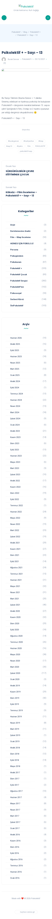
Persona (14, 249)
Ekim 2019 (14, 698)
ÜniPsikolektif (16, 305)
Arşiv (12, 225)
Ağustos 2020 (16, 636)
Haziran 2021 (16, 580)
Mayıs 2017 (15, 803)
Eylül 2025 (14, 350)
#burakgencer (13, 141)
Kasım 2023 (15, 437)
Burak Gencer (13, 59)
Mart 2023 (14, 468)
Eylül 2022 (14, 499)
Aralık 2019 (15, 685)
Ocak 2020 (14, 679)
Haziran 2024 (16, 400)
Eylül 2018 (14, 760)
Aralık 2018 (15, 747)
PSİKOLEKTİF (40, 146)
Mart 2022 (14, 530)
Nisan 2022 (15, 524)
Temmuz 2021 (16, 574)
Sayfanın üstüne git (27, 912)
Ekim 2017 (14, 778)
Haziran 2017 (16, 797)
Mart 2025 (14, 369)
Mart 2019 (14, 729)
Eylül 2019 (14, 704)
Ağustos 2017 (16, 791)
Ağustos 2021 (16, 567)
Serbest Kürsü (17, 299)
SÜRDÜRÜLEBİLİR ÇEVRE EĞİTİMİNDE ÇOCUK (20, 172)
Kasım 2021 (15, 549)
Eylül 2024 (14, 387)
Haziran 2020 (16, 648)
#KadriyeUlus (28, 141)
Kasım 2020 (15, 617)
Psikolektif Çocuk (18, 274)
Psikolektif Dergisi (18, 281)
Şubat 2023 (15, 474)
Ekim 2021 (14, 555)
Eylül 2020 (14, 629)
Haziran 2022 (16, 512)
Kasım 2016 (15, 841)
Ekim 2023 (14, 443)
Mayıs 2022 (15, 518)
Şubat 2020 (15, 673)
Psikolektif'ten (17, 287)
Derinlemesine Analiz (20, 231)
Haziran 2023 (16, 456)
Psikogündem (16, 256)
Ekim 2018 (14, 754)
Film (29, 146)
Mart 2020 (14, 667)
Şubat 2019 (15, 735)
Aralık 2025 (15, 344)
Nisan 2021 (15, 592)
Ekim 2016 (14, 847)
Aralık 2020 (15, 611)
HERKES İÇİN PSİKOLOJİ (21, 243)
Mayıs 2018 (15, 766)
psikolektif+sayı (26, 151)
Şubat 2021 (15, 605)
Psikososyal (15, 293)
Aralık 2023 (15, 431)
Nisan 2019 (15, 723)
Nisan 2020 (15, 661)
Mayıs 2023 (15, 462)
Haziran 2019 (16, 716)
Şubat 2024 (15, 418)
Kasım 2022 (15, 487)
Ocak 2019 (14, 741)
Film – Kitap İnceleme (20, 237)
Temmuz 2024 (16, 394)
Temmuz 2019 (16, 710)
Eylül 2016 (14, 853)
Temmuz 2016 (16, 865)
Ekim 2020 (14, 623)
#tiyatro (20, 146)
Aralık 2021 (15, 543)
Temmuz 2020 (16, 642)
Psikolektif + (27, 59)
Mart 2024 (14, 412)
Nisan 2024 (15, 406)
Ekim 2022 (14, 493)
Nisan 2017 (15, 810)
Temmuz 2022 (16, 505)
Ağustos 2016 (16, 859)
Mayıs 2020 (15, 654)
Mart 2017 (14, 816)
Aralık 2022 (15, 480)
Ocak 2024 (14, 425)
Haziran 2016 (16, 872)
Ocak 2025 (14, 375)
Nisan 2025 (15, 363)
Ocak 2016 (14, 878)
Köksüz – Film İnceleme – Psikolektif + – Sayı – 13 (21, 194)
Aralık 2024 (15, 381)
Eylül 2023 (14, 449)
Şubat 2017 (15, 822)
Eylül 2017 (14, 785)
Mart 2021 (14, 598)
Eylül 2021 (14, 561)
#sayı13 (9, 146)
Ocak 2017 (14, 828)
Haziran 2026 (16, 338)
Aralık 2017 (15, 772)
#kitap (40, 141)
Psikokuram (15, 262)
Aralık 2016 (15, 834)
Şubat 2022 (15, 536)
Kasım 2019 (15, 692)
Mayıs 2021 (15, 586)
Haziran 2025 (16, 356)
